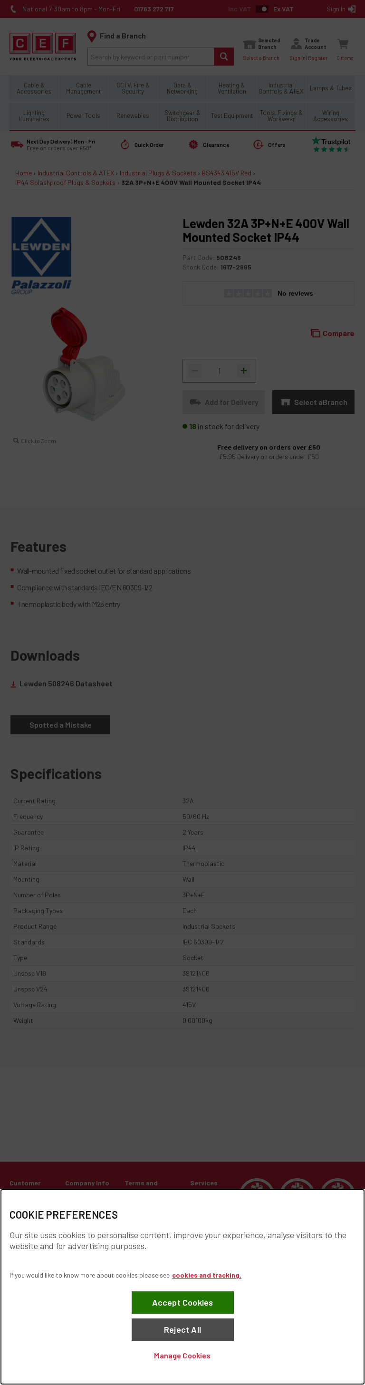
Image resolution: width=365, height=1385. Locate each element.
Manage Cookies (182, 1355)
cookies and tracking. (206, 1275)
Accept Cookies (182, 1302)
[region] (182, 1287)
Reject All (182, 1329)
